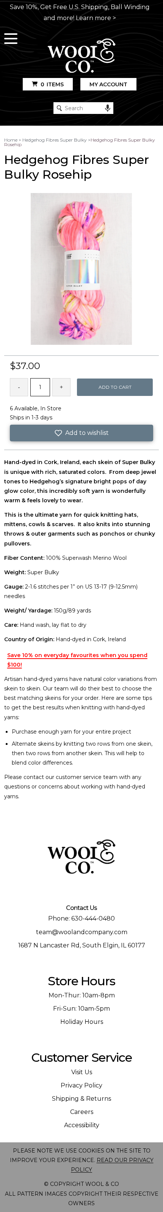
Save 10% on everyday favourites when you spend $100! (77, 660)
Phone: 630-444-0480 (81, 918)
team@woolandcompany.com (81, 932)
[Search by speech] (107, 108)
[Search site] (59, 108)
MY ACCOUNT (108, 84)
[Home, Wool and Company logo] (81, 56)
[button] (82, 433)
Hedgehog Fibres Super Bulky (54, 140)
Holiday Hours (81, 1021)
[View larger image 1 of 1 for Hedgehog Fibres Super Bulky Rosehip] (81, 269)
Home (10, 140)
